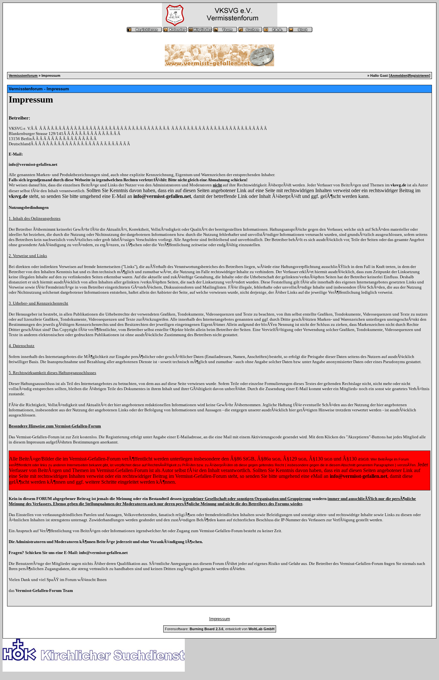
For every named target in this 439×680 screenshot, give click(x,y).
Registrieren (418, 75)
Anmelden (399, 75)
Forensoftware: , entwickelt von (219, 629)
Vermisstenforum (23, 75)
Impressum (219, 618)
